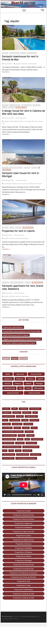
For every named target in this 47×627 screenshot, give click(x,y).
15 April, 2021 (7, 235)
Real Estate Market (16, 167)
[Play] (5, 495)
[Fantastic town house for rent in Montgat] (23, 151)
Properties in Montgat (23, 560)
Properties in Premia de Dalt (23, 565)
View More (8, 72)
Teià (20, 388)
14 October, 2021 (8, 180)
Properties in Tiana (23, 585)
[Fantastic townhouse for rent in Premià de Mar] (23, 37)
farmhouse (28, 424)
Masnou (18, 383)
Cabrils (11, 227)
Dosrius (7, 383)
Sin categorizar (21, 107)
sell (5, 450)
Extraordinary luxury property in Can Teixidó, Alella (21, 331)
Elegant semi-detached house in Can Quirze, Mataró (22, 339)
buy (35, 412)
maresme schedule (9, 435)
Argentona (8, 379)
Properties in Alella (23, 511)
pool (27, 439)
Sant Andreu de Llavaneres (12, 447)
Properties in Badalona (23, 527)
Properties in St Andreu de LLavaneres (23, 573)
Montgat (27, 167)
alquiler (18, 63)
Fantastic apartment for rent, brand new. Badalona (22, 287)
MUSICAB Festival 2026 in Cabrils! (16, 335)
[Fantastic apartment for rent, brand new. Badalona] (23, 266)
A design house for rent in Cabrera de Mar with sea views (23, 112)
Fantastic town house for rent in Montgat (20, 174)
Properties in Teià (23, 581)
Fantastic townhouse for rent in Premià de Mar (20, 58)
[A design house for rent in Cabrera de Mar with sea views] (23, 89)
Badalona (5, 282)
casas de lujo (18, 238)
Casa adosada (14, 52)
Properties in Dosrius (23, 544)
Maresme (24, 63)
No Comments (21, 118)
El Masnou (34, 420)
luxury (34, 428)
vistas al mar (38, 183)
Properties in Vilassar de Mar (23, 598)
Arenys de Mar (36, 374)
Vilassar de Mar (34, 393)
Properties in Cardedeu (23, 548)
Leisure (26, 428)
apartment (25, 296)
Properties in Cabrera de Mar (23, 532)
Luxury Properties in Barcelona (13, 431)
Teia (11, 450)
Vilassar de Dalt (13, 393)
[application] (23, 485)
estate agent (8, 183)
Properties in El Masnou (23, 552)
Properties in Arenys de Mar (23, 515)
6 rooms (6, 409)
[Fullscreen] (42, 495)
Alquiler (5, 52)
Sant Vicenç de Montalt (31, 447)
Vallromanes (38, 388)
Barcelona (20, 374)
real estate (27, 121)
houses (21, 121)
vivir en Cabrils (8, 458)
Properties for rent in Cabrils (18, 230)
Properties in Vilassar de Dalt (23, 594)
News (20, 439)
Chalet (25, 420)
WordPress (34, 616)
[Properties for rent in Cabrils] (23, 212)
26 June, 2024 (7, 63)
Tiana (28, 388)
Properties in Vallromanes (23, 589)
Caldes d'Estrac (31, 416)
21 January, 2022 (8, 118)
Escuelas (6, 424)
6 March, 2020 (7, 293)
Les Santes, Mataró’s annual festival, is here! (19, 343)
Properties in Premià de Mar (23, 569)
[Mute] (38, 495)
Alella (7, 374)
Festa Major (7, 428)
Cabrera (30, 379)
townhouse (27, 450)
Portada (23, 52)
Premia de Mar (32, 52)
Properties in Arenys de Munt (23, 519)
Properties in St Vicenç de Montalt (23, 577)
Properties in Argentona (23, 523)
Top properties (26, 105)
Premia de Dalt (37, 439)
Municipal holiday (9, 439)
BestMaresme (7, 616)
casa (5, 420)
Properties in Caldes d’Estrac (23, 540)
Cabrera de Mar (14, 105)
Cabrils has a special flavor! (13, 327)
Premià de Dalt (9, 388)
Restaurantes (31, 443)
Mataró (28, 383)
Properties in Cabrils (23, 536)
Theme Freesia (25, 616)
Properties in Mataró (23, 556)
